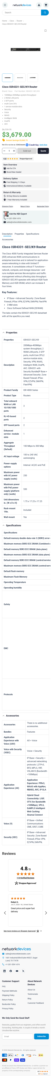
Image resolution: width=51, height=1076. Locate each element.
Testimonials (33, 994)
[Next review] (46, 913)
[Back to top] (3, 332)
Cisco (12, 21)
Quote (43, 151)
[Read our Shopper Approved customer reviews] (43, 1072)
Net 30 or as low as (24, 145)
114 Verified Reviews (25, 878)
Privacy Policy (7, 1008)
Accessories (7, 239)
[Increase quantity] (14, 150)
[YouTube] (17, 971)
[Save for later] (45, 30)
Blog (29, 998)
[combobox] (25, 12)
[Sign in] (39, 5)
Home (4, 21)
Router (19, 21)
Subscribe (41, 1036)
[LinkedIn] (4, 971)
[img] (25, 874)
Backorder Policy (43, 206)
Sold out (27, 151)
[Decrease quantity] (4, 150)
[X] (23, 971)
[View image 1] (7, 78)
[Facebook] (10, 971)
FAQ (3, 986)
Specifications (32, 234)
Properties (19, 234)
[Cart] (46, 5)
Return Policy (25, 206)
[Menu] (5, 5)
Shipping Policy (7, 206)
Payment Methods (9, 991)
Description (7, 234)
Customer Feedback (36, 1003)
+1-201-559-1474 (14, 218)
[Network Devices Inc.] (22, 5)
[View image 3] (32, 78)
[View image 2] (20, 78)
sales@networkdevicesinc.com (19, 222)
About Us (31, 990)
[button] (25, 321)
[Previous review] (5, 913)
